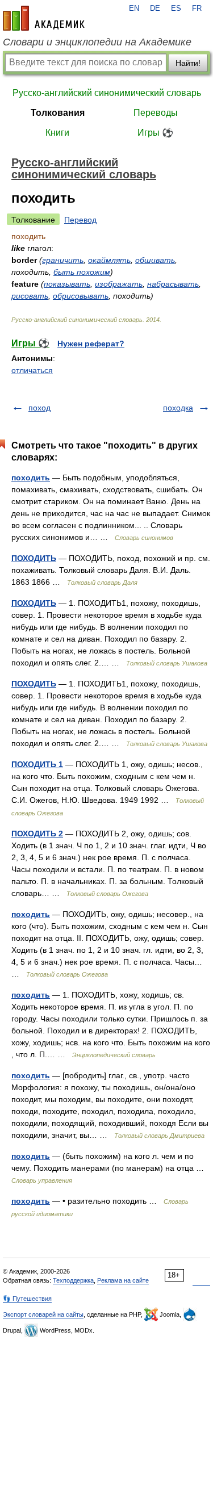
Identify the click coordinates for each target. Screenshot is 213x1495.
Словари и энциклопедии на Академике (97, 42)
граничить (62, 260)
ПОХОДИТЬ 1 (37, 764)
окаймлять (109, 260)
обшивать (155, 260)
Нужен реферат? (90, 343)
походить (30, 477)
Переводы (155, 113)
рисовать (29, 295)
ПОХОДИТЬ (33, 558)
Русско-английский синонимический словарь (106, 93)
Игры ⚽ (155, 132)
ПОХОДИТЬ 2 (37, 833)
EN (134, 8)
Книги (57, 132)
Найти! (188, 63)
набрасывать (173, 283)
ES (176, 8)
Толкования (58, 113)
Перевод (80, 219)
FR (197, 8)
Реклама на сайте (123, 1280)
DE (155, 8)
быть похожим (81, 272)
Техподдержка (73, 1280)
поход (39, 407)
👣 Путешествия (27, 1298)
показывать (67, 283)
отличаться (32, 370)
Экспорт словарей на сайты (43, 1314)
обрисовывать (80, 295)
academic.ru (44, 18)
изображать (119, 283)
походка (178, 407)
